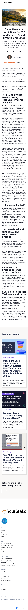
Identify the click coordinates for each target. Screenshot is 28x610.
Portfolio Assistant (6, 547)
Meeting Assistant (6, 543)
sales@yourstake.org (15, 596)
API (2, 532)
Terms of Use (5, 576)
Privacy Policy (5, 578)
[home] (7, 2)
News (2, 536)
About (3, 571)
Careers (3, 574)
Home (3, 530)
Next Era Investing (7, 409)
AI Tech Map (4, 552)
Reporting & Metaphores (8, 560)
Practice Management (9, 62)
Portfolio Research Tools (8, 565)
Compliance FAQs (6, 580)
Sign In (3, 587)
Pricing (3, 549)
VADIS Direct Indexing (7, 563)
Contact (3, 589)
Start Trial (4, 534)
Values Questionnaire (7, 558)
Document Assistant (7, 545)
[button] (25, 2)
